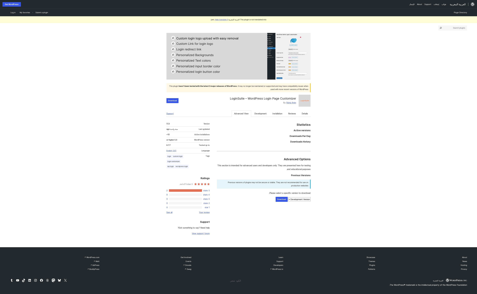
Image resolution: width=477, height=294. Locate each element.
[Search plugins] (440, 27)
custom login (177, 156)
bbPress (94, 265)
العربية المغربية (438, 281)
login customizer (173, 161)
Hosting (464, 265)
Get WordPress (12, 4)
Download (172, 101)
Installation (277, 113)
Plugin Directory (460, 12)
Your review (204, 212)
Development (260, 113)
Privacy (464, 269)
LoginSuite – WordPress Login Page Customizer (263, 98)
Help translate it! (219, 19)
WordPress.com (91, 257)
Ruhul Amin (291, 102)
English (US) (171, 151)
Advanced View (241, 113)
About (464, 257)
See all (169, 212)
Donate (187, 265)
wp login (170, 166)
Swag (188, 269)
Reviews (292, 113)
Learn (281, 257)
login (169, 156)
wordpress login (182, 166)
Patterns (371, 269)
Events (188, 261)
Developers (278, 265)
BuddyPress (93, 269)
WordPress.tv (276, 269)
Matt (96, 261)
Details (305, 113)
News (464, 261)
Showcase (371, 257)
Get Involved (186, 257)
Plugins (372, 265)
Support (170, 113)
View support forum (201, 233)
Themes (371, 261)
